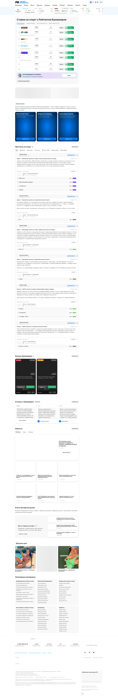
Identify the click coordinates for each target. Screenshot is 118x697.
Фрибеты (33, 373)
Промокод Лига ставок (43, 615)
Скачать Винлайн (42, 583)
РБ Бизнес (30, 432)
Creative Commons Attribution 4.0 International (43, 682)
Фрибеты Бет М (62, 631)
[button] (69, 27)
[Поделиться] (77, 155)
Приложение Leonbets (43, 589)
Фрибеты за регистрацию (65, 594)
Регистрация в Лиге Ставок (22, 619)
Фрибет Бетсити (63, 623)
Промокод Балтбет (42, 627)
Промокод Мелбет (42, 625)
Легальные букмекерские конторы (24, 587)
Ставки (24, 432)
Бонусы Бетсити (63, 600)
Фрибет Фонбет (62, 611)
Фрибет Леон (62, 619)
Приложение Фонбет (42, 598)
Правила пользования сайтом (21, 652)
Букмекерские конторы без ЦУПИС (24, 594)
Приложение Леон (42, 594)
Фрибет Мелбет (62, 627)
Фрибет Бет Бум (63, 625)
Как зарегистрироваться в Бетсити (24, 613)
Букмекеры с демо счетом (22, 592)
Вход (101, 2)
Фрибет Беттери (63, 629)
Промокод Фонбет (42, 611)
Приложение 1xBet (42, 585)
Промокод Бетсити (42, 621)
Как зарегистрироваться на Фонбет (24, 621)
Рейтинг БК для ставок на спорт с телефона (24, 590)
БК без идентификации (21, 585)
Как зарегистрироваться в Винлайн (24, 615)
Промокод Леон (41, 617)
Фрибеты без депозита (64, 583)
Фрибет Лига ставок (64, 617)
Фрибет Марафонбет (64, 621)
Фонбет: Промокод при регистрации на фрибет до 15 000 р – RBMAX (46, 377)
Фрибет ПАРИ (62, 609)
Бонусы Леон (62, 598)
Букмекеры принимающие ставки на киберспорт (25, 599)
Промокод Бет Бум (42, 623)
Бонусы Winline (62, 591)
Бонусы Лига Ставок (64, 589)
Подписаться (25, 138)
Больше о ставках (23, 533)
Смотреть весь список (23, 81)
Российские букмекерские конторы (24, 601)
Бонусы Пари (62, 596)
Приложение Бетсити (43, 600)
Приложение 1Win (42, 587)
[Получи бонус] (91, 2)
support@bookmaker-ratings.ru (58, 677)
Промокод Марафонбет (43, 619)
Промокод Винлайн (42, 613)
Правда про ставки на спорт (23, 617)
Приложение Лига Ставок (44, 593)
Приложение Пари (42, 602)
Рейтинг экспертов (20, 103)
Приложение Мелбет (42, 596)
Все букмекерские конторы (22, 583)
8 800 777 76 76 (42, 677)
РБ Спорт (18, 432)
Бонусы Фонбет (62, 593)
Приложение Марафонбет (44, 591)
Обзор (61, 27)
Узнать (69, 75)
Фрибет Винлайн (63, 615)
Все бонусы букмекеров (65, 587)
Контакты (44, 652)
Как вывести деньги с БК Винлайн (24, 611)
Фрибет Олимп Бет (63, 613)
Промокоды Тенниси (42, 629)
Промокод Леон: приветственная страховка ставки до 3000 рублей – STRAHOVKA (24, 377)
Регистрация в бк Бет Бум (22, 609)
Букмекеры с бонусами (21, 596)
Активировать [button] (30, 386)
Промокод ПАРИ (42, 609)
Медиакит (50, 652)
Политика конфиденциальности (34, 652)
